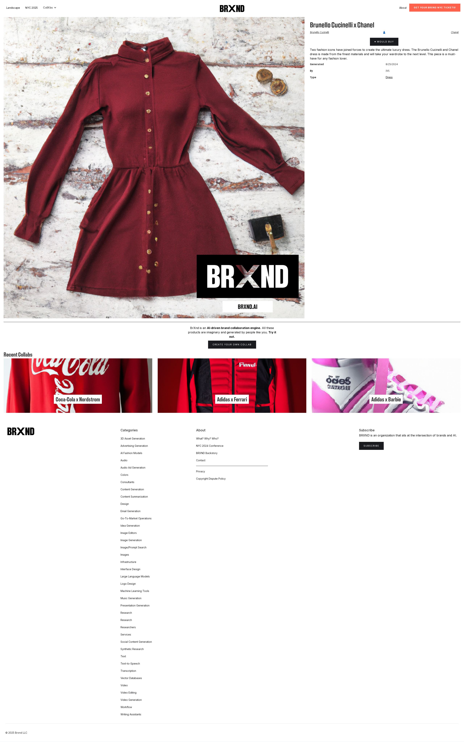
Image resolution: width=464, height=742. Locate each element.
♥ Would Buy (384, 41)
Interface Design (130, 569)
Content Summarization (134, 496)
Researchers (128, 627)
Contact (200, 460)
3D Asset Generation (133, 438)
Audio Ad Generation (133, 467)
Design (125, 503)
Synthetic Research (132, 649)
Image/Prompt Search (133, 547)
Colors (124, 474)
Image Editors (129, 532)
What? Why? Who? (207, 438)
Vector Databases (131, 678)
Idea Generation (130, 525)
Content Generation (132, 489)
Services (126, 634)
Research (126, 612)
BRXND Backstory (207, 453)
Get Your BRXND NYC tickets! (435, 7)
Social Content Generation (136, 641)
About (403, 7)
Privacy (200, 471)
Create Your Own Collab (232, 344)
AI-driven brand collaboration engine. (234, 328)
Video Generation (131, 699)
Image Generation (131, 540)
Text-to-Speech (130, 663)
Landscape (13, 7)
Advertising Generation (134, 445)
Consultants (127, 482)
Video (124, 685)
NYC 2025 (31, 7)
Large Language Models (135, 576)
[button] (49, 7)
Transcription (128, 670)
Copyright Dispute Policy (211, 478)
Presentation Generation (135, 605)
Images (125, 554)
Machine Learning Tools (135, 590)
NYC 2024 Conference (209, 445)
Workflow (126, 707)
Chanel (455, 32)
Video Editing (128, 692)
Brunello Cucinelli (319, 32)
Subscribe (371, 445)
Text (123, 656)
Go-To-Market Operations (136, 518)
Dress (389, 77)
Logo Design (128, 583)
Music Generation (131, 598)
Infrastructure (128, 561)
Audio (124, 460)
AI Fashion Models (131, 453)
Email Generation (130, 511)
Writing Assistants (131, 714)
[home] (232, 8)
